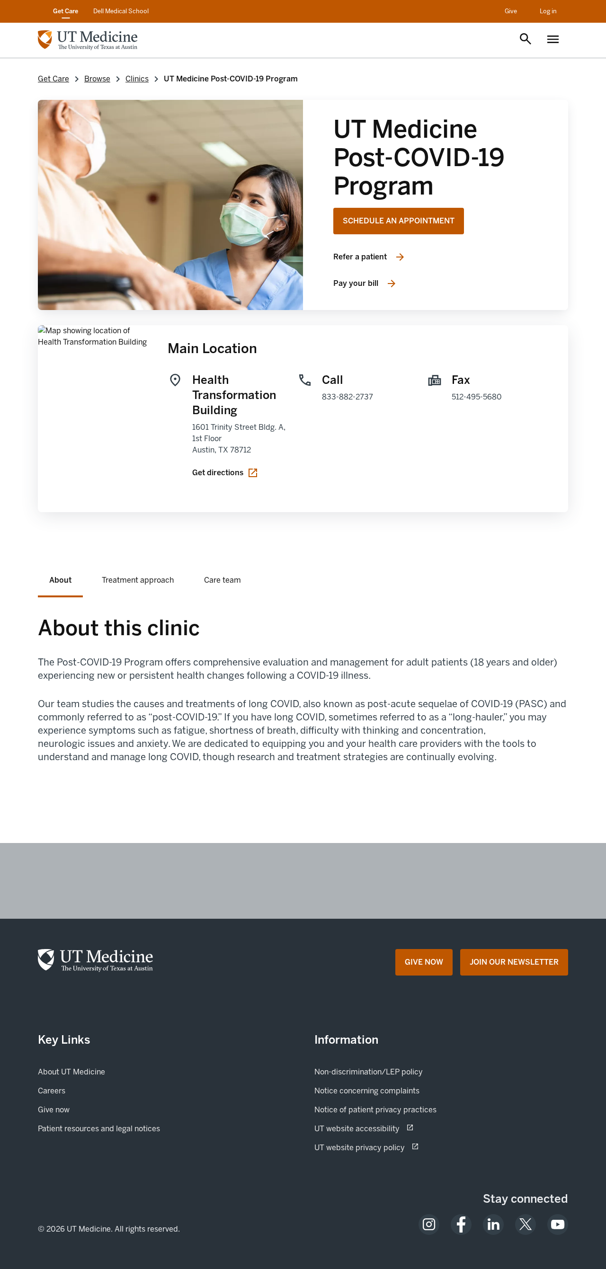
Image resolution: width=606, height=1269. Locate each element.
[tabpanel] (303, 705)
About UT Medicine (71, 1071)
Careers (51, 1090)
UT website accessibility (390, 1128)
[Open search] (525, 39)
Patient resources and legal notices (99, 1128)
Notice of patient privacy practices (375, 1109)
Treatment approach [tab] (138, 580)
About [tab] (60, 580)
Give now (86, 1109)
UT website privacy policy (393, 1147)
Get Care (65, 11)
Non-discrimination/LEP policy (368, 1071)
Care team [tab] (222, 580)
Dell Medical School (121, 11)
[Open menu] (553, 40)
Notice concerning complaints (366, 1090)
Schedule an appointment (398, 220)
